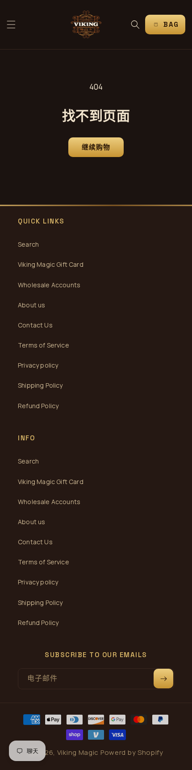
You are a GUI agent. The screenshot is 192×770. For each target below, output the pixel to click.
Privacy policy (38, 365)
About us (31, 305)
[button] (11, 24)
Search (28, 244)
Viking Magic (78, 752)
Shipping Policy (40, 385)
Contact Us (35, 325)
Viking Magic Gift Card (50, 264)
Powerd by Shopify (131, 752)
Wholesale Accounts (49, 285)
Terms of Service (43, 345)
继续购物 (96, 147)
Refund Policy (38, 406)
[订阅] (163, 678)
